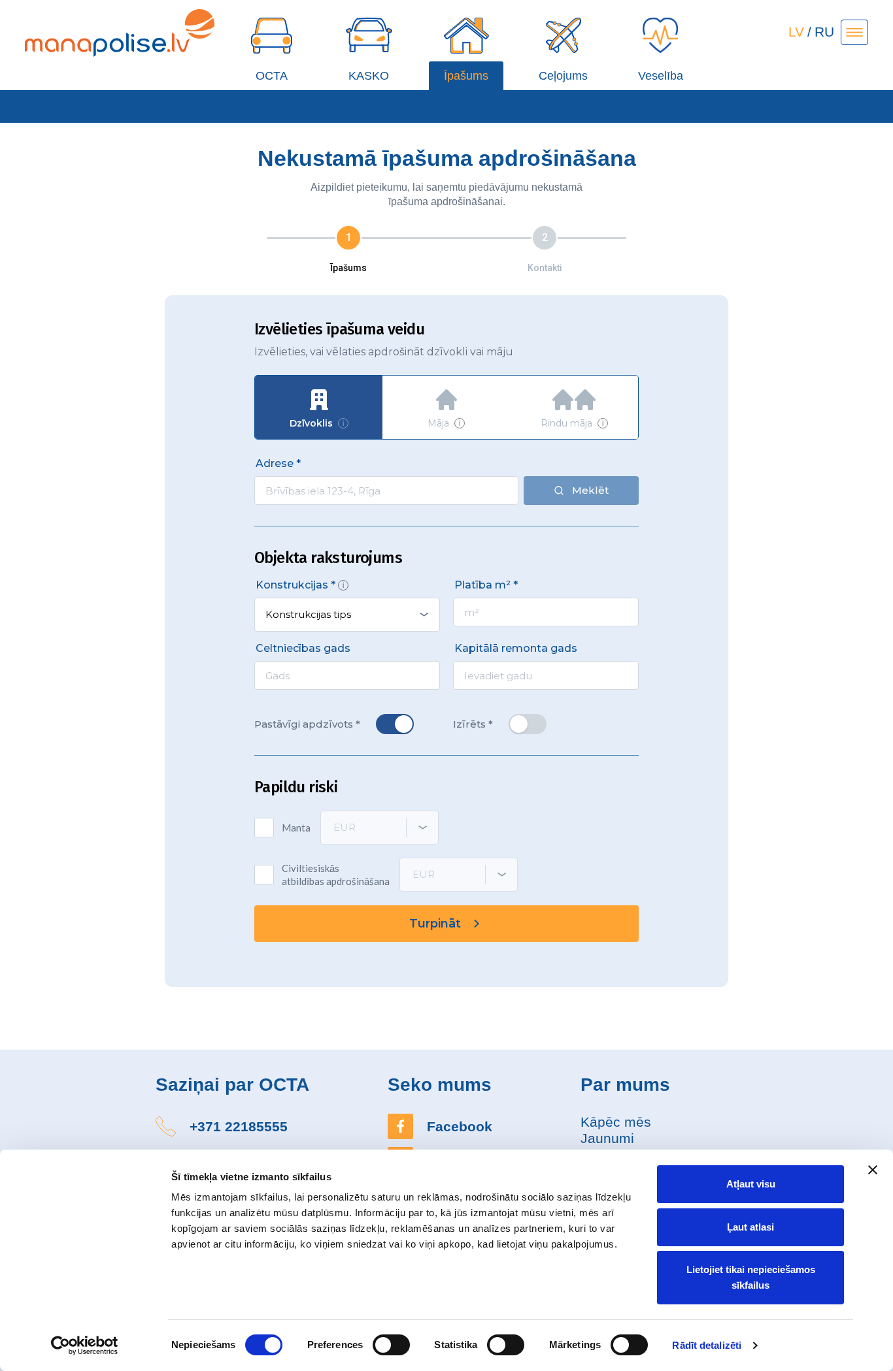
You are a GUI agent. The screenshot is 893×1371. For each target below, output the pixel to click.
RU (824, 31)
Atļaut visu (750, 1183)
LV (796, 31)
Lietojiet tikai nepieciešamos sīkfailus (750, 1277)
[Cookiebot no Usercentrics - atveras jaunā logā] (84, 1345)
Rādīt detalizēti (706, 1345)
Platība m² (482, 585)
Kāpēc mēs (616, 1121)
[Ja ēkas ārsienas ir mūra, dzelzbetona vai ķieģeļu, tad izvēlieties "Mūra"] (343, 585)
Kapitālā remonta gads (515, 648)
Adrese (275, 463)
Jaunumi (607, 1138)
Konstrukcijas (292, 585)
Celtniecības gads (303, 648)
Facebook (459, 1126)
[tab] (318, 407)
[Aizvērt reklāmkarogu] (872, 1169)
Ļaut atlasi (750, 1227)
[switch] (391, 1344)
